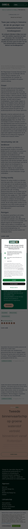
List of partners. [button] (21, 269)
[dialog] (14, 264)
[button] (14, 261)
